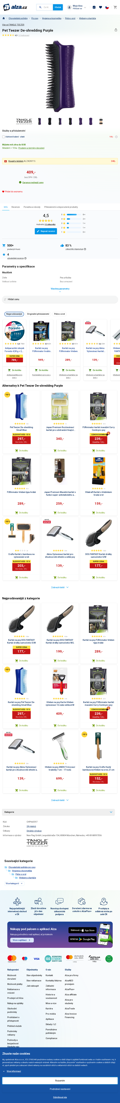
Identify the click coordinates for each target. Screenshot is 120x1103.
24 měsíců (31, 826)
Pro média (51, 1014)
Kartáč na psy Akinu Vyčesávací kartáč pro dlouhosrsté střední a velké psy (95, 350)
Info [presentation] (6, 207)
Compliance (51, 1038)
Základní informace (51, 988)
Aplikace (50, 1019)
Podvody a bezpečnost (12, 1042)
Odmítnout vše (60, 1097)
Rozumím (60, 1080)
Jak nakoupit (32, 986)
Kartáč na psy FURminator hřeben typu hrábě (68, 350)
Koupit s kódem (15, 161)
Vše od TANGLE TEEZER (13, 25)
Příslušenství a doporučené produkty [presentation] (61, 207)
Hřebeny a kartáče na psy (68, 376)
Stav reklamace (33, 980)
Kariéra (49, 1008)
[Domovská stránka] (3, 18)
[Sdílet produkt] (116, 30)
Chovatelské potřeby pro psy (21, 867)
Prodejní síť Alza (15, 998)
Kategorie (9, 812)
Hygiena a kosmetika (51, 18)
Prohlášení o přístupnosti (13, 1019)
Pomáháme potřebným (51, 1031)
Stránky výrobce (34, 831)
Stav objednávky (34, 975)
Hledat (58, 7)
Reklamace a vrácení (13, 991)
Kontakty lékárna (53, 980)
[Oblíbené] (100, 7)
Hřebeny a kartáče (87, 18)
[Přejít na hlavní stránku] (15, 7)
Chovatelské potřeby (18, 18)
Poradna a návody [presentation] (32, 207)
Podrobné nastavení (60, 1089)
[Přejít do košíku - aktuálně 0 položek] (115, 7)
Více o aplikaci (20, 940)
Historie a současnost (51, 996)
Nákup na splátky (15, 1003)
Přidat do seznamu (14, 191)
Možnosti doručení (11, 977)
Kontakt (49, 975)
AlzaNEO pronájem (69, 982)
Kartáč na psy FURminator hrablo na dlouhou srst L (41, 350)
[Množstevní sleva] (88, 322)
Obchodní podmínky (12, 1010)
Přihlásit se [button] (77, 8)
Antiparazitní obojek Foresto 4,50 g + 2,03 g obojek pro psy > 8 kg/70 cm (14, 350)
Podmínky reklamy (12, 1033)
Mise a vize (51, 1003)
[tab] (5, 207)
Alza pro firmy (71, 975)
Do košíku (23, 450)
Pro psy (34, 18)
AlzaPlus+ (69, 989)
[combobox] (45, 7)
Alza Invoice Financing (71, 1016)
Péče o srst (70, 18)
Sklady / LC (51, 1024)
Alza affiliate (71, 994)
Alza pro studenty (69, 1002)
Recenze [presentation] (16, 207)
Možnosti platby (14, 984)
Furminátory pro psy (41, 375)
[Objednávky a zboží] (94, 7)
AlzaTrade (70, 1008)
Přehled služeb (14, 1026)
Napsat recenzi (48, 231)
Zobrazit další (58, 587)
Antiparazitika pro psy (14, 376)
